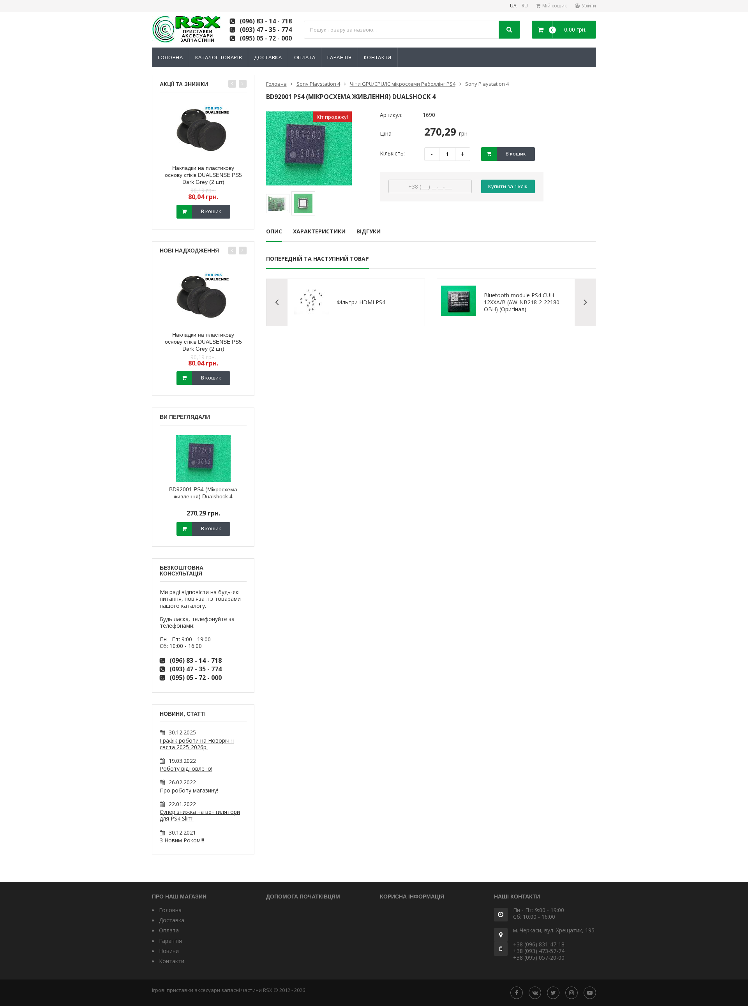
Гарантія (339, 57)
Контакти (378, 57)
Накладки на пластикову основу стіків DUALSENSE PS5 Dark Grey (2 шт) (203, 175)
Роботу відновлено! (186, 768)
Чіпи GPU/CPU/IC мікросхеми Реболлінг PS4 (402, 83)
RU (525, 6)
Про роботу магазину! (189, 790)
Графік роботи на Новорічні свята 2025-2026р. (197, 744)
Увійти (589, 5)
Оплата (305, 57)
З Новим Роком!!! (182, 840)
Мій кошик (554, 5)
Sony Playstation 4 (318, 83)
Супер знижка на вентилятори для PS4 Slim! (200, 815)
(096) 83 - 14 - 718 (266, 21)
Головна (170, 57)
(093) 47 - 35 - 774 (266, 29)
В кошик (211, 211)
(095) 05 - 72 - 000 (266, 38)
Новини (169, 951)
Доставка (268, 57)
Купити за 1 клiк (507, 186)
